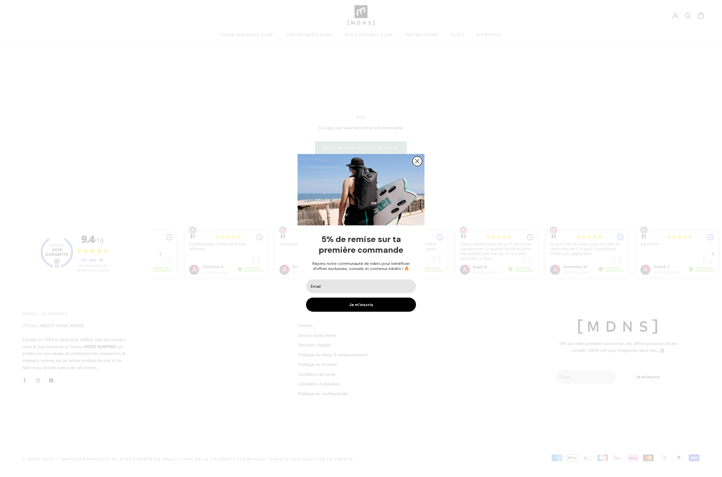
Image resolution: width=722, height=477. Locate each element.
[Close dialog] (417, 161)
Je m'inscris (361, 304)
